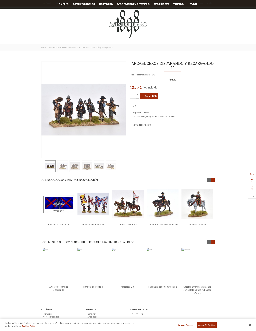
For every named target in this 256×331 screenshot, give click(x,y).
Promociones (47, 314)
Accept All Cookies (206, 325)
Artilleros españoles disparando (58, 288)
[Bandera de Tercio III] (93, 266)
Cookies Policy (28, 326)
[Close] (250, 325)
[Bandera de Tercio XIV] (59, 204)
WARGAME (161, 4)
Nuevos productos (50, 317)
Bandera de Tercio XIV (58, 224)
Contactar (91, 314)
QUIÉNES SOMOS (84, 4)
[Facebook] (132, 314)
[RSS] (142, 314)
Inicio (64, 4)
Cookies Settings (185, 325)
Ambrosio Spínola (197, 224)
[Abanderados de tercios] (93, 204)
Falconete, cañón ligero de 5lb (162, 286)
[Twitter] (137, 314)
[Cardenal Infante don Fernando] (163, 204)
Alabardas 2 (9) (128, 286)
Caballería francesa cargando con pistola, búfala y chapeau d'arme (197, 289)
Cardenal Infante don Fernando (163, 224)
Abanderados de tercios (93, 224)
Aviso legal (91, 317)
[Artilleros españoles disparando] (59, 266)
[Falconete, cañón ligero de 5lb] (163, 266)
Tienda (178, 4)
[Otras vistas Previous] (42, 166)
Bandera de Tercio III (93, 286)
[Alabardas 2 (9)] (128, 266)
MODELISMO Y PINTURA (133, 4)
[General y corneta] (128, 204)
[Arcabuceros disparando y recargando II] (50, 166)
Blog (193, 4)
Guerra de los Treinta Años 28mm (62, 47)
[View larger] (122, 155)
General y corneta (128, 224)
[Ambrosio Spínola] (197, 204)
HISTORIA (106, 4)
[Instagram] (147, 314)
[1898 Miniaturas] (128, 24)
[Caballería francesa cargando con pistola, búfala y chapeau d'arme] (197, 266)
